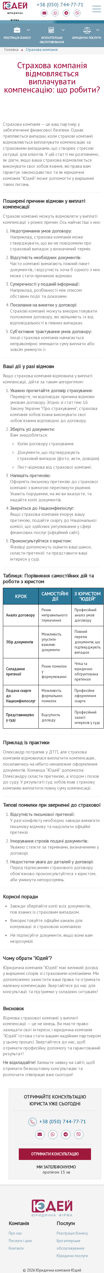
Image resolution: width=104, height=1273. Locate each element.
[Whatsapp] (55, 13)
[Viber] (77, 13)
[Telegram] (66, 13)
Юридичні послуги (86, 38)
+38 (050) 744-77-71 (62, 1121)
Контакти (16, 1248)
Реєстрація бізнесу (17, 38)
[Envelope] (44, 13)
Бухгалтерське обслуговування (52, 40)
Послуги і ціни (20, 1240)
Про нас (15, 1233)
